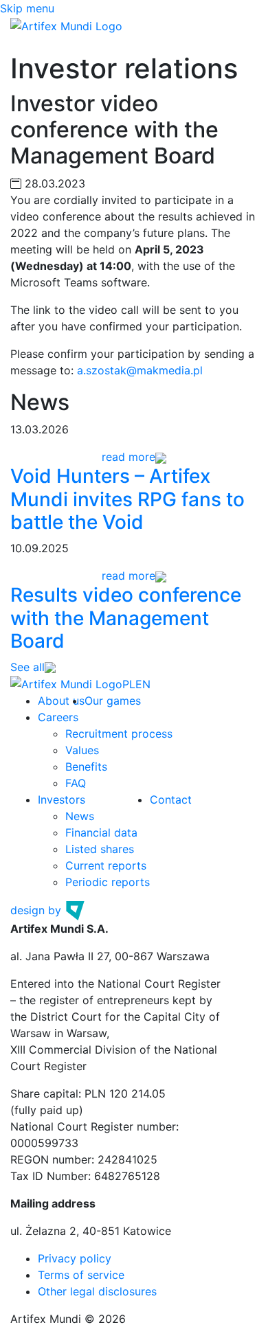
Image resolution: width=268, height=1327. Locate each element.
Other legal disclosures (97, 1291)
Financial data (101, 832)
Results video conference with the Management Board (125, 618)
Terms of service (81, 1275)
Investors (61, 799)
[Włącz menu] (30, 43)
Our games (113, 700)
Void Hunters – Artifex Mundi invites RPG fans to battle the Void (127, 499)
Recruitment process (118, 733)
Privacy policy (74, 1258)
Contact (171, 799)
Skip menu (27, 8)
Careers (58, 717)
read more (128, 457)
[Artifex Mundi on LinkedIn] (177, 684)
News (79, 816)
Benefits (86, 766)
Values (82, 750)
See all (27, 667)
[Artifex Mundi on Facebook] (167, 684)
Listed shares (99, 849)
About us (61, 700)
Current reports (105, 865)
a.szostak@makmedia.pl (140, 370)
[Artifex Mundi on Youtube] (157, 684)
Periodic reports (107, 882)
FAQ (75, 783)
